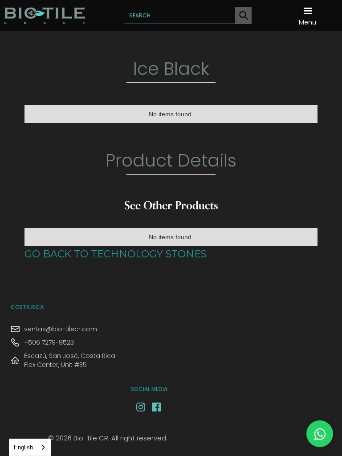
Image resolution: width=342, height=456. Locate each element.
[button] (307, 15)
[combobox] (30, 447)
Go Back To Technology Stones (115, 255)
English (23, 447)
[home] (44, 15)
